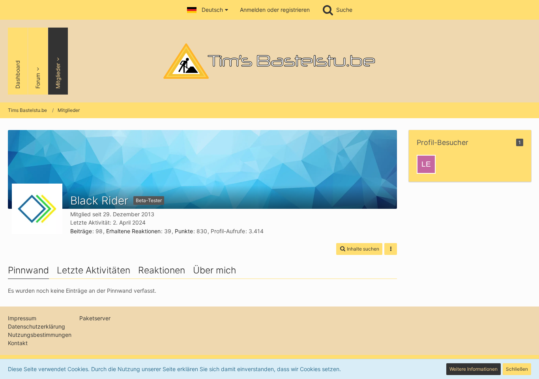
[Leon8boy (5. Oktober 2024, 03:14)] (426, 164)
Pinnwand (28, 270)
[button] (207, 10)
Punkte (184, 231)
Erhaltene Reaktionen (133, 231)
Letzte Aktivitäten (93, 270)
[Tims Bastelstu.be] (269, 61)
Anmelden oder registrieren (275, 9)
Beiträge (81, 231)
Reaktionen (161, 270)
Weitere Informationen (473, 369)
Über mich (214, 270)
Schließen (517, 369)
